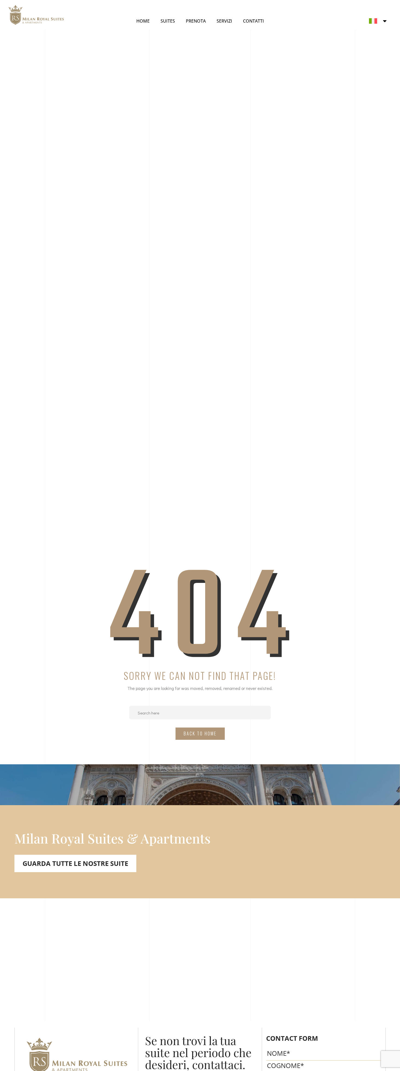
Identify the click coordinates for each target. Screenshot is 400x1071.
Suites (168, 21)
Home (143, 21)
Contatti (253, 21)
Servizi (224, 21)
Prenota (196, 21)
